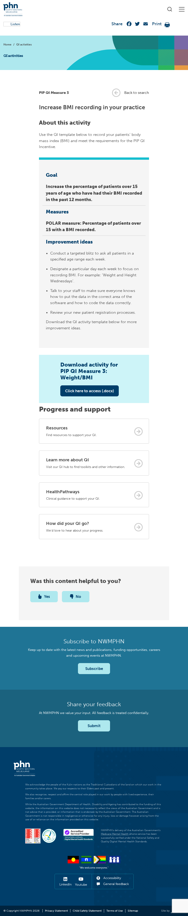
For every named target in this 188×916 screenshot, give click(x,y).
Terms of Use (114, 910)
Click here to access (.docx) (89, 391)
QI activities (24, 44)
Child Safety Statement (87, 910)
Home (7, 44)
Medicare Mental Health (115, 833)
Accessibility (111, 878)
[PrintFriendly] (167, 24)
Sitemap (133, 910)
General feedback (115, 884)
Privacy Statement (56, 910)
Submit (94, 725)
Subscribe (94, 668)
